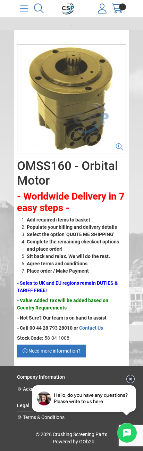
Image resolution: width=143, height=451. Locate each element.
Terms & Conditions (43, 417)
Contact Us (91, 328)
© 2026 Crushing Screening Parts (71, 434)
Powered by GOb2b (73, 441)
